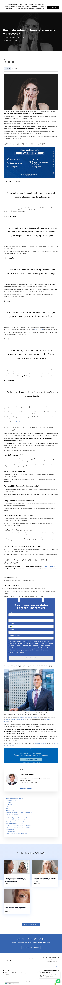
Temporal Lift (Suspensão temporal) (15, 819)
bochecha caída (17, 422)
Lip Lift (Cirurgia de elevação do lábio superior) (18, 825)
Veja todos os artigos (26, 788)
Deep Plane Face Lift (10, 458)
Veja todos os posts (31, 924)
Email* (10, 618)
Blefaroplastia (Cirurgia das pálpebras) (16, 821)
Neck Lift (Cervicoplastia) (12, 816)
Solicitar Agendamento (31, 947)
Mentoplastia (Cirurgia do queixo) (14, 823)
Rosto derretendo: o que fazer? (14, 798)
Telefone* (11, 623)
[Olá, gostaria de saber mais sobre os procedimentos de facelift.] (58, 981)
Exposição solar (10, 802)
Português (10, 983)
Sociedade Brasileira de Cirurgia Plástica (28, 717)
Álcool (7, 808)
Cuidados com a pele (11, 800)
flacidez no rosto (38, 329)
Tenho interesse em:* (14, 635)
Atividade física (10, 810)
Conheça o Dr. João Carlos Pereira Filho (16, 833)
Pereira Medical (10, 829)
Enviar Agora (31, 658)
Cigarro (8, 806)
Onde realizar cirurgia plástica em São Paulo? (18, 827)
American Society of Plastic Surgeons (15, 719)
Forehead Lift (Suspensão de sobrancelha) (17, 818)
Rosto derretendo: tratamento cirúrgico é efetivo (19, 812)
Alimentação (9, 804)
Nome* (10, 612)
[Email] (13, 62)
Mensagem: (11, 629)
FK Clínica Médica (10, 831)
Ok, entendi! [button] (53, 7)
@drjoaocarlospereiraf (40, 743)
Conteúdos (20, 37)
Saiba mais (8, 883)
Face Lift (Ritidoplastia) (12, 814)
